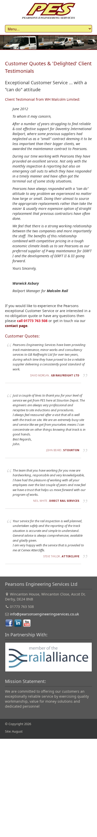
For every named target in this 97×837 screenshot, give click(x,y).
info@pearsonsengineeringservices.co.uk (44, 614)
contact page (16, 325)
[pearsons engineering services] (48, 10)
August (17, 731)
